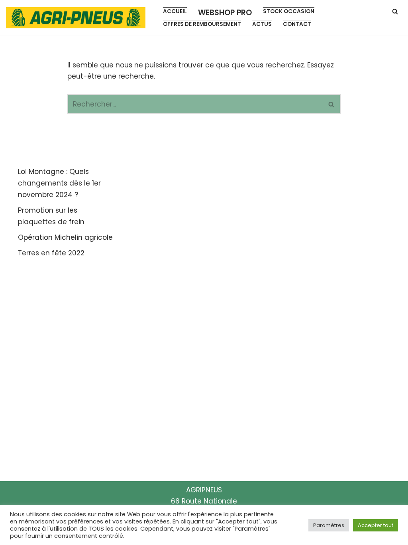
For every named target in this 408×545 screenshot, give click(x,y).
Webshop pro (225, 12)
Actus (262, 24)
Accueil (175, 11)
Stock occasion (288, 11)
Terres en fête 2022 (51, 253)
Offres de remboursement (202, 24)
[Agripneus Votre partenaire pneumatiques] (77, 17)
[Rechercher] (395, 11)
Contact (297, 24)
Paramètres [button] (328, 525)
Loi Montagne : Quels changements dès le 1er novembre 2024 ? (59, 183)
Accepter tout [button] (375, 525)
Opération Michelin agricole (65, 237)
